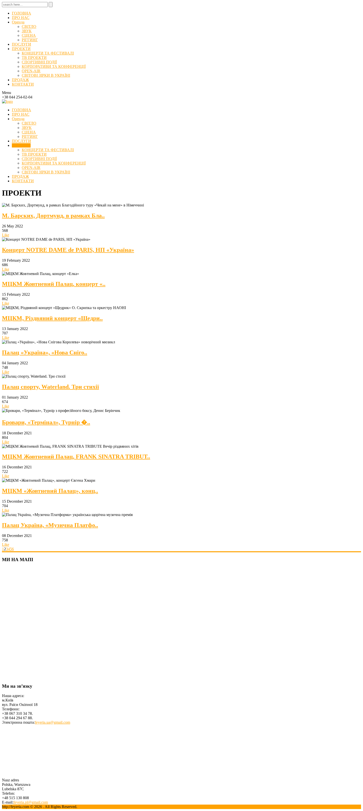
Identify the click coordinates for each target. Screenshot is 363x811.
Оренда (18, 22)
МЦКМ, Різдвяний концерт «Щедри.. (52, 318)
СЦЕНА (29, 35)
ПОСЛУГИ (21, 44)
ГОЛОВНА (21, 13)
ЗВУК (27, 31)
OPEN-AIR (31, 71)
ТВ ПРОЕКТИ (34, 57)
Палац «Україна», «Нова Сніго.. (44, 352)
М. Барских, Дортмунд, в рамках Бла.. (53, 215)
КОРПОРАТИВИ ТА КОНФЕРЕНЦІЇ (54, 66)
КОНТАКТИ (23, 84)
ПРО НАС (20, 18)
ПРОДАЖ (20, 80)
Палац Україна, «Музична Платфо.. (50, 525)
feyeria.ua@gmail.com (52, 722)
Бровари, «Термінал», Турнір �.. (46, 422)
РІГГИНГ (30, 40)
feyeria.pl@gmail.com (30, 802)
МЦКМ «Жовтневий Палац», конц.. (50, 491)
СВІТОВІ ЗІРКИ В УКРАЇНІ (46, 75)
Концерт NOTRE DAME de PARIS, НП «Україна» (68, 250)
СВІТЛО (29, 26)
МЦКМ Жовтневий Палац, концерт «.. (53, 284)
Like (5, 235)
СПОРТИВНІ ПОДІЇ (39, 62)
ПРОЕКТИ (21, 49)
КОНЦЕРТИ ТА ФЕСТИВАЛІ (48, 53)
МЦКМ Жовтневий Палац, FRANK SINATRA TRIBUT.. (76, 456)
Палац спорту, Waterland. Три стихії (50, 387)
